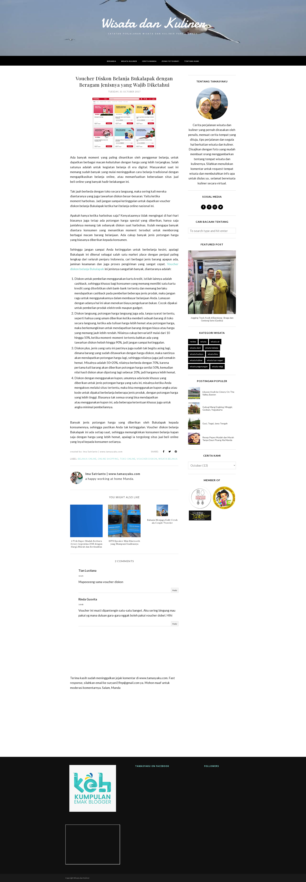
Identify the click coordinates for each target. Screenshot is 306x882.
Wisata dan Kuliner (153, 23)
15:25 (80, 576)
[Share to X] (169, 451)
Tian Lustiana (87, 570)
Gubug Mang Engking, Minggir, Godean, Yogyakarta (217, 408)
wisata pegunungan (199, 366)
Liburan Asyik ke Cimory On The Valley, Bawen (218, 393)
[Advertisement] (124, 722)
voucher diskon (147, 459)
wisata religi (217, 366)
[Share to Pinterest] (175, 451)
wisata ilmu (213, 354)
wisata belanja (168, 459)
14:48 (80, 604)
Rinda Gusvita (87, 599)
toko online (127, 459)
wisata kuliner (196, 360)
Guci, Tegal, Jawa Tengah (215, 423)
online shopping (108, 459)
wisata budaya (196, 354)
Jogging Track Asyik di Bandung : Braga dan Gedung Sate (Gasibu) (212, 319)
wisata (203, 341)
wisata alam (195, 348)
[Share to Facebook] (163, 451)
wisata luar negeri (215, 360)
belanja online (87, 459)
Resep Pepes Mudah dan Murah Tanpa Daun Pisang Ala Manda (218, 438)
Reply (174, 590)
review (193, 341)
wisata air (215, 341)
